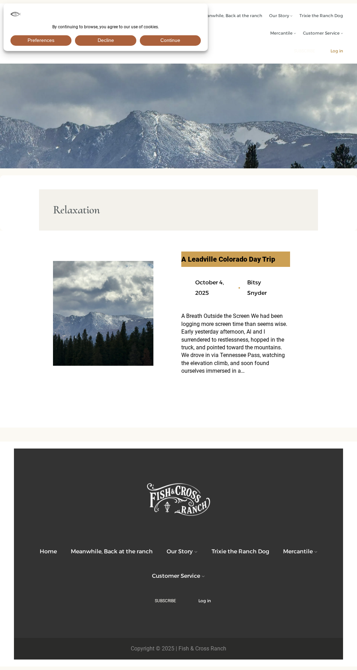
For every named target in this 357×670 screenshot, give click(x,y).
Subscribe (304, 51)
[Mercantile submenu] (295, 33)
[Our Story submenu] (291, 15)
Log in (337, 50)
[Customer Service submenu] (342, 33)
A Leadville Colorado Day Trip (228, 259)
